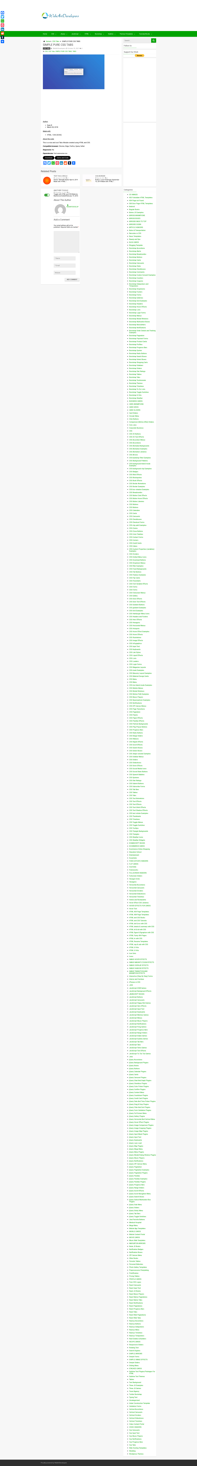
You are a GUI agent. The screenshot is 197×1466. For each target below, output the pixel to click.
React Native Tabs (135, 1300)
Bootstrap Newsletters (137, 325)
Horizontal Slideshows (137, 894)
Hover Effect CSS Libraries (139, 903)
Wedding (132, 1451)
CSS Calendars (134, 510)
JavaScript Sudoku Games (138, 1039)
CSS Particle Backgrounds (138, 724)
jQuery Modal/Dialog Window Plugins (142, 1155)
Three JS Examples (136, 1385)
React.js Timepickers (136, 1336)
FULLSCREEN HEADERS (138, 873)
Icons (131, 956)
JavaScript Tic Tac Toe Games (140, 1054)
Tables (131, 1379)
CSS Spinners (134, 778)
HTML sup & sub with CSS (138, 944)
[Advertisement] (118, 15)
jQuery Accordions (135, 1060)
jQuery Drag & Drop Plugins (139, 1104)
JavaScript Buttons (136, 997)
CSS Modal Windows (136, 691)
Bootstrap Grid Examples (138, 301)
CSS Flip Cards (134, 578)
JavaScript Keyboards (137, 1012)
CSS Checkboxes (135, 519)
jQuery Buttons (134, 1069)
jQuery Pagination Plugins (138, 1173)
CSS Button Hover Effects (138, 498)
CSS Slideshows (135, 763)
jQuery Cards (133, 1075)
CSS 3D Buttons (135, 434)
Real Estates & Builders (137, 1339)
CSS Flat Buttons (135, 572)
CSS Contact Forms (136, 537)
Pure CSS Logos (135, 1282)
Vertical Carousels (135, 1412)
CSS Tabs (55, 41)
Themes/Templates (126, 34)
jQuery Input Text (135, 1137)
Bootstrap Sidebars (136, 365)
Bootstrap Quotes (135, 350)
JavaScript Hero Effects (137, 1006)
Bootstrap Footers (135, 292)
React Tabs (133, 1312)
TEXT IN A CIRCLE (60, 176)
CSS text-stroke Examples (138, 813)
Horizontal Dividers (136, 891)
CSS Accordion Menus (137, 440)
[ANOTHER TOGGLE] (47, 201)
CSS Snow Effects (135, 766)
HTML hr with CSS (135, 938)
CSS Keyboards (134, 649)
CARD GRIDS (134, 407)
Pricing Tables (134, 1276)
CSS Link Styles (135, 652)
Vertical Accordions (136, 1409)
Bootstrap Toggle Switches (139, 392)
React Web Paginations (137, 1315)
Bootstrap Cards (135, 260)
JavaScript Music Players (138, 1021)
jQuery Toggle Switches (137, 1217)
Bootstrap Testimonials (137, 380)
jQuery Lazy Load (135, 1143)
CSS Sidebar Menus (136, 757)
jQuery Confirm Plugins (137, 1089)
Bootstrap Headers (136, 304)
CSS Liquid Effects (136, 655)
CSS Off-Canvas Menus (137, 706)
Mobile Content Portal (137, 1234)
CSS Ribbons (134, 739)
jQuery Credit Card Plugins (138, 1098)
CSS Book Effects (135, 481)
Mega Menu (133, 1225)
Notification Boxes (135, 1252)
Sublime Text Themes (137, 1376)
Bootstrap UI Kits (135, 395)
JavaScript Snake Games (138, 1036)
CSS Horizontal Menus (137, 626)
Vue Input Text (134, 1433)
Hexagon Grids (134, 879)
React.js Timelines (135, 1333)
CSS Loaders (134, 661)
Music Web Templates (137, 1240)
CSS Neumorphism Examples (139, 700)
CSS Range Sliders (136, 736)
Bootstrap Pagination (136, 336)
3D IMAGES (133, 195)
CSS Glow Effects (135, 599)
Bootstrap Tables (135, 374)
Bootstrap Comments (136, 272)
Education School (135, 852)
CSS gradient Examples (137, 608)
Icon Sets (132, 953)
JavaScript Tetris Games (138, 1048)
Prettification (133, 1273)
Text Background (135, 1382)
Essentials (133, 858)
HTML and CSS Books (137, 918)
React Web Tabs (135, 1318)
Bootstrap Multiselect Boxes (139, 322)
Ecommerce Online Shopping (139, 849)
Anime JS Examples (136, 212)
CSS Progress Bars (136, 730)
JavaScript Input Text (136, 1009)
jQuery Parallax (134, 1176)
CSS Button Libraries (136, 501)
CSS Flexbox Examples (137, 575)
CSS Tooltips (134, 828)
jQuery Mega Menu (136, 1149)
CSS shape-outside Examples (140, 754)
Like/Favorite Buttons (137, 1220)
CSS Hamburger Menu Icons (139, 614)
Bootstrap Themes (136, 383)
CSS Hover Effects (136, 634)
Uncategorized (134, 1400)
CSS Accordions (135, 443)
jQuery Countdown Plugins (138, 1095)
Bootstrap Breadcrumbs (137, 254)
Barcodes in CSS (135, 233)
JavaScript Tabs (135, 1045)
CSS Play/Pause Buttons (138, 727)
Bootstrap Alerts (135, 251)
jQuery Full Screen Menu (138, 1113)
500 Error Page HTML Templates (141, 203)
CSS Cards (133, 513)
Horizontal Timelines (136, 897)
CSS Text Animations (136, 798)
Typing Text (133, 1397)
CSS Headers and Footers (138, 617)
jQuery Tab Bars (134, 1214)
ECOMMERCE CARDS (137, 846)
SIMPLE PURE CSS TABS (64, 51)
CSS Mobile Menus (136, 688)
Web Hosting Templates (138, 1448)
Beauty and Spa (134, 239)
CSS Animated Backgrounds (139, 446)
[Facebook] (2, 13)
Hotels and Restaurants (137, 900)
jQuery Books (134, 1066)
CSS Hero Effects (135, 620)
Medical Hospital (135, 1222)
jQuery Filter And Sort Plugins (139, 1107)
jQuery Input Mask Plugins (138, 1134)
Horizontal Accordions (137, 885)
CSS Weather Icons (136, 837)
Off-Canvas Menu (135, 1255)
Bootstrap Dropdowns (137, 289)
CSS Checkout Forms (136, 522)
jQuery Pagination (135, 1167)
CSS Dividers (134, 554)
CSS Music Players (136, 697)
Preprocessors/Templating (139, 1270)
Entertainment (134, 855)
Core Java (132, 425)
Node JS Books (134, 1246)
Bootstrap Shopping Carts (138, 362)
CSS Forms (133, 587)
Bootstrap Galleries (136, 298)
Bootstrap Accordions (137, 248)
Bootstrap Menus (135, 316)
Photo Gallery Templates (138, 1267)
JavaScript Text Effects (137, 1051)
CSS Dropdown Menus (137, 563)
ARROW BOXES (134, 218)
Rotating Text (134, 1348)
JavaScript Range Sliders (138, 1033)
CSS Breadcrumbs (135, 492)
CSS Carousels (134, 516)
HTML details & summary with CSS (141, 927)
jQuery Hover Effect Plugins (139, 1122)
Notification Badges (136, 1249)
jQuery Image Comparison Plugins (141, 1125)
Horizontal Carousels (136, 888)
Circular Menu (134, 416)
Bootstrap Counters (136, 278)
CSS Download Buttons (137, 560)
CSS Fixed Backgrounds (137, 569)
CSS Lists (132, 658)
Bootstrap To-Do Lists (137, 389)
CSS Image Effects (136, 640)
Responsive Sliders (136, 1345)
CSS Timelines (134, 819)
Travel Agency (134, 1391)
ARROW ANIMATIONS (137, 215)
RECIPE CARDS (134, 1342)
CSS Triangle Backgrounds (138, 831)
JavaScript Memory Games (139, 1015)
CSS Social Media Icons (137, 769)
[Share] (2, 41)
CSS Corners (133, 540)
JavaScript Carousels (136, 1000)
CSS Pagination (134, 712)
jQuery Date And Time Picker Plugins (142, 1101)
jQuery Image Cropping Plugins (140, 1128)
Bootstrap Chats (135, 266)
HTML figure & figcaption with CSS (141, 932)
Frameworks (133, 870)
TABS (74, 51)
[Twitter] (2, 17)
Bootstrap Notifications (137, 328)
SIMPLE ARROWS (135, 1354)
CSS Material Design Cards (139, 676)
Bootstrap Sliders (135, 368)
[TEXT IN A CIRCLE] (47, 186)
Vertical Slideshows (136, 1418)
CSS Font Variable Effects (138, 584)
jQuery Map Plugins (136, 1146)
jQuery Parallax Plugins (137, 1182)
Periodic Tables (134, 1261)
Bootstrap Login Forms (137, 313)
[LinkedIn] (2, 29)
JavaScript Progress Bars (138, 1030)
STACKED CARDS (135, 1369)
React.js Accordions (136, 1321)
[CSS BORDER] (88, 186)
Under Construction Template (139, 1403)
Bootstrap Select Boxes (137, 359)
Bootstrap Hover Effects (138, 307)
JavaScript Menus (135, 1018)
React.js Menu (134, 1330)
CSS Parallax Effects (136, 721)
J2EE (131, 985)
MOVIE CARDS (134, 1237)
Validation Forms (135, 1406)
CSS (52, 34)
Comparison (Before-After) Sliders (141, 422)
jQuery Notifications (136, 1161)
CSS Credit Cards (135, 543)
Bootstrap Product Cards (138, 342)
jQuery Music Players (136, 1158)
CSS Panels (133, 715)
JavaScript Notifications (137, 1024)
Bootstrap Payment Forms (138, 339)
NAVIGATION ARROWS (137, 1243)
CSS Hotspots (134, 629)
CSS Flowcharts (135, 581)
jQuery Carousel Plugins (137, 1077)
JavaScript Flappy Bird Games (140, 1003)
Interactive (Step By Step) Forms (141, 976)
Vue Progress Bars (136, 1442)
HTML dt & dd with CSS (137, 930)
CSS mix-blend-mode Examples (140, 685)
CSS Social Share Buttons (138, 772)
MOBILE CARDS (135, 1231)
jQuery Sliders (134, 1208)
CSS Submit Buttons (136, 783)
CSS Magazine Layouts (137, 667)
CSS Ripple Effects (136, 742)
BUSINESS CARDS (136, 401)
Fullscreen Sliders (135, 876)
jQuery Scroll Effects (136, 1191)
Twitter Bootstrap (135, 1394)
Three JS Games (135, 1388)
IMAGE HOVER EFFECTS (138, 959)
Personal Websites (136, 1264)
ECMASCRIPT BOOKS (137, 843)
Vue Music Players (136, 1436)
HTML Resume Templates (138, 941)
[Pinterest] (2, 25)
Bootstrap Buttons (135, 257)
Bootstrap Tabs (134, 377)
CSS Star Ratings (135, 781)
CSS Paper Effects (136, 718)
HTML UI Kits (134, 947)
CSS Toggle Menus (136, 822)
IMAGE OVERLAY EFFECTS (138, 965)
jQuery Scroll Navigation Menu (140, 1194)
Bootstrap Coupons (136, 281)
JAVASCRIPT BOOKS (136, 994)
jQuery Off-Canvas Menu (138, 1164)
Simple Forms (134, 1357)
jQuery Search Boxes (136, 1197)
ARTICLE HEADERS (136, 227)
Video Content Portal (136, 1424)
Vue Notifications (135, 1439)
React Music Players (136, 1294)
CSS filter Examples (136, 566)
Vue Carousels (134, 1430)
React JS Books (135, 1291)
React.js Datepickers (136, 1327)
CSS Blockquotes (135, 478)
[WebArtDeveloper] (60, 19)
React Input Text (135, 1288)
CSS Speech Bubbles (136, 775)
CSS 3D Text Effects (136, 437)
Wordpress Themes (136, 1454)
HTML (87, 34)
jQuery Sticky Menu (136, 1211)
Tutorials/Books (144, 34)
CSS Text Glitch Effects (137, 807)
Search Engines (134, 1351)
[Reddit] (2, 33)
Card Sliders (133, 413)
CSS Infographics (135, 643)
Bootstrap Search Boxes (138, 356)
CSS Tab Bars (134, 789)
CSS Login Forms (135, 664)
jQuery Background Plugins (138, 1063)
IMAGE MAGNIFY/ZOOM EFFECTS (141, 962)
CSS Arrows (133, 455)
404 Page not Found (136, 201)
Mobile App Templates (137, 1228)
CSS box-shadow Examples (139, 489)
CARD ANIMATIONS (136, 404)
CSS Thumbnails (135, 816)
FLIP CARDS (133, 864)
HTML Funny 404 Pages (138, 935)
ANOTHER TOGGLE (61, 190)
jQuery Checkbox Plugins (138, 1083)
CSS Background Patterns (138, 461)
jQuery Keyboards (135, 1140)
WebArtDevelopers (59, 48)
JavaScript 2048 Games (137, 988)
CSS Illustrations (135, 637)
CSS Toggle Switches (137, 825)
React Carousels (135, 1285)
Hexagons (132, 882)
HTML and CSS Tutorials (138, 921)
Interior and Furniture (136, 979)
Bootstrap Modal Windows (138, 319)
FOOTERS (132, 867)
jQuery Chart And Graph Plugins (140, 1080)
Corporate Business (136, 428)
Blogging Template (136, 245)
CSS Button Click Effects (138, 495)
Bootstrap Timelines (136, 386)
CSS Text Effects (135, 801)
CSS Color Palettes (136, 534)
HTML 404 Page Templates (139, 912)
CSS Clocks (133, 528)
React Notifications (136, 1303)
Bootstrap (98, 34)
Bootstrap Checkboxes (137, 269)
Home (45, 34)
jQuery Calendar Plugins (137, 1072)
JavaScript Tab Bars (136, 1042)
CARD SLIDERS (134, 410)
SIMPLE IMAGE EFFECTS (138, 1360)
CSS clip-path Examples (137, 525)
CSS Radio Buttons (136, 733)
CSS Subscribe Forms (137, 786)
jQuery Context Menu (136, 1092)
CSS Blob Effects (135, 475)
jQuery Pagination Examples (139, 1170)
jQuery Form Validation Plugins (140, 1110)
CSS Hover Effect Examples (139, 631)
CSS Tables (133, 792)
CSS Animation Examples (138, 449)
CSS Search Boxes (136, 748)
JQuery (62, 34)
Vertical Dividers (135, 1415)
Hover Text (133, 909)
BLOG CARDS (134, 242)
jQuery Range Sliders (136, 1188)
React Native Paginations (138, 1297)
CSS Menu (133, 679)
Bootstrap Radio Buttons (138, 353)
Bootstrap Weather (136, 398)
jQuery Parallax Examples (138, 1179)
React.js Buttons (135, 1324)
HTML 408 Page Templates (139, 915)
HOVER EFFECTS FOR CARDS (140, 906)
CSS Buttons (133, 504)
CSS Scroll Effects (136, 745)
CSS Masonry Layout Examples (140, 673)
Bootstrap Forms (135, 295)
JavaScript (74, 34)
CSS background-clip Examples (140, 469)
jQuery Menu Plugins (136, 1152)
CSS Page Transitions (137, 709)
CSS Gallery (133, 596)
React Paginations (135, 1306)
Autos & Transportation (137, 230)
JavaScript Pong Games (137, 1027)
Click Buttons (134, 419)
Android (132, 206)
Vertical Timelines (135, 1421)
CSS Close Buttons (136, 531)
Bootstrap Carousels (136, 263)
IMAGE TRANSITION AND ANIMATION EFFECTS (138, 972)
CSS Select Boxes (135, 751)
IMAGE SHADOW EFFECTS (138, 968)
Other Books (133, 1258)
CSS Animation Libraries (138, 452)
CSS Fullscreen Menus (137, 593)
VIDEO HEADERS (135, 1427)
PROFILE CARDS (135, 1279)
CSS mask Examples (136, 670)
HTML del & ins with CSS (138, 924)
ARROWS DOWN (135, 224)
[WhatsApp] (2, 21)
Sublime (110, 34)
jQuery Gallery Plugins (137, 1116)
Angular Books (134, 209)
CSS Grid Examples (136, 611)
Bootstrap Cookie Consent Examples (142, 275)
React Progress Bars (136, 1309)
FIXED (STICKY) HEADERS (138, 861)
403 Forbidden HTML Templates (140, 198)
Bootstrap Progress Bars (138, 347)
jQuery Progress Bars (137, 1185)
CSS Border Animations (137, 484)
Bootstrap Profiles (135, 344)
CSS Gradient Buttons (137, 605)
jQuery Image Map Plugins (138, 1131)
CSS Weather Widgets (137, 840)
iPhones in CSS (134, 982)
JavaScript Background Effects (140, 991)
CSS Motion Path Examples (139, 694)
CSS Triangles (134, 834)
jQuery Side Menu (135, 1205)
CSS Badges (133, 472)
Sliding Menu (134, 1366)
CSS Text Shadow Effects (138, 810)
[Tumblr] (2, 37)
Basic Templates (135, 236)
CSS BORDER (100, 176)
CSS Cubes (133, 546)
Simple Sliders (134, 1363)
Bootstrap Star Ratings (137, 371)
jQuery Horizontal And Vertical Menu (142, 1119)
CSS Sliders (133, 760)
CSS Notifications (135, 703)
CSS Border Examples (137, 487)
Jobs (131, 1057)
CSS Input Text (134, 646)
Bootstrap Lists (134, 310)
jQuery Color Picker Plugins (139, 1086)
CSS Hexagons (134, 623)
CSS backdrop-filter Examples (140, 458)
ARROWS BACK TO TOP (137, 221)
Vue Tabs (132, 1445)
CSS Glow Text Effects (137, 602)
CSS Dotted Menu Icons (137, 557)
